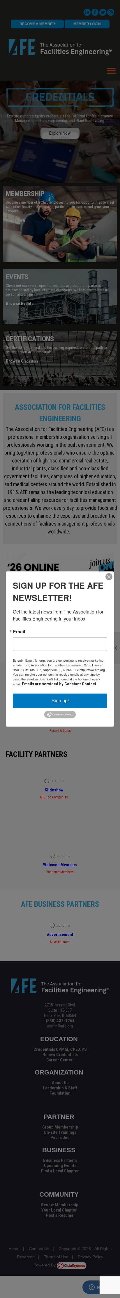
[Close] (108, 576)
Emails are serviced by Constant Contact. (60, 684)
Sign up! (60, 700)
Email (19, 631)
